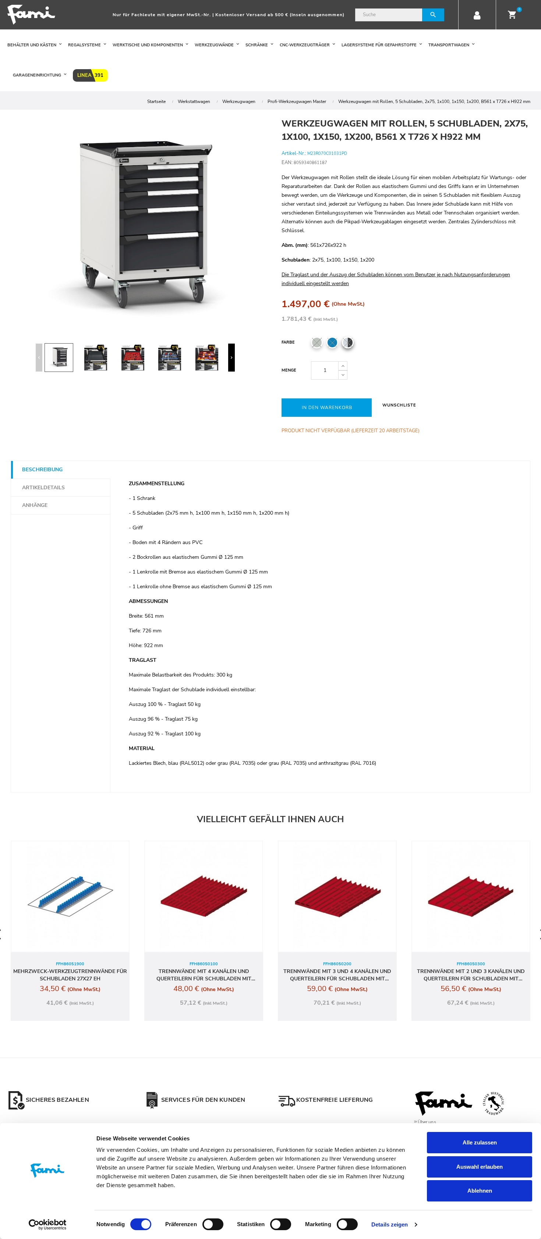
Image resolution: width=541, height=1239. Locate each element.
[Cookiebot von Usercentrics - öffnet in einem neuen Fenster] (47, 1224)
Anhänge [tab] (34, 505)
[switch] (212, 1224)
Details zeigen (389, 1224)
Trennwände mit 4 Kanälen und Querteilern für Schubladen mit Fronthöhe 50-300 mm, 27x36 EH (203, 975)
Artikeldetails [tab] (43, 487)
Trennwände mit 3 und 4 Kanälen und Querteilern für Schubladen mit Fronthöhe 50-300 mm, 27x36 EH (337, 975)
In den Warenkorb (327, 408)
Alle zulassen (480, 1142)
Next (231, 357)
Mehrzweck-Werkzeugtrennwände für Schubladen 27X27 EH (70, 975)
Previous (39, 357)
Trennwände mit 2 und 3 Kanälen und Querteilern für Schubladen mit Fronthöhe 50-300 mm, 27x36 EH (471, 975)
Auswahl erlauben (479, 1167)
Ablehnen (479, 1190)
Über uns (427, 1122)
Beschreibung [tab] (42, 469)
